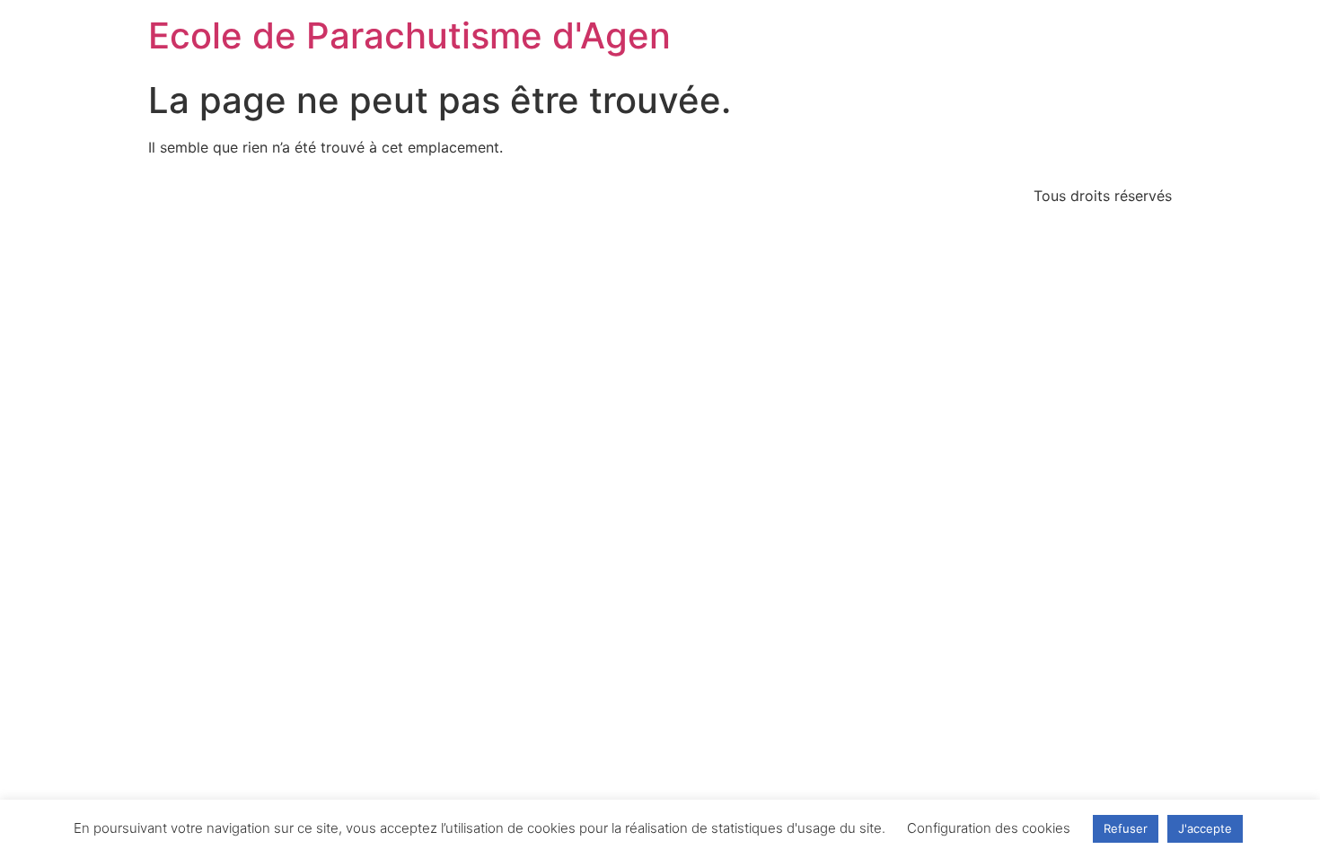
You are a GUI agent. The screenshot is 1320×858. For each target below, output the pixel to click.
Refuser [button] (1126, 828)
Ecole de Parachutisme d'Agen (409, 35)
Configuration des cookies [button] (988, 827)
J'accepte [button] (1205, 828)
